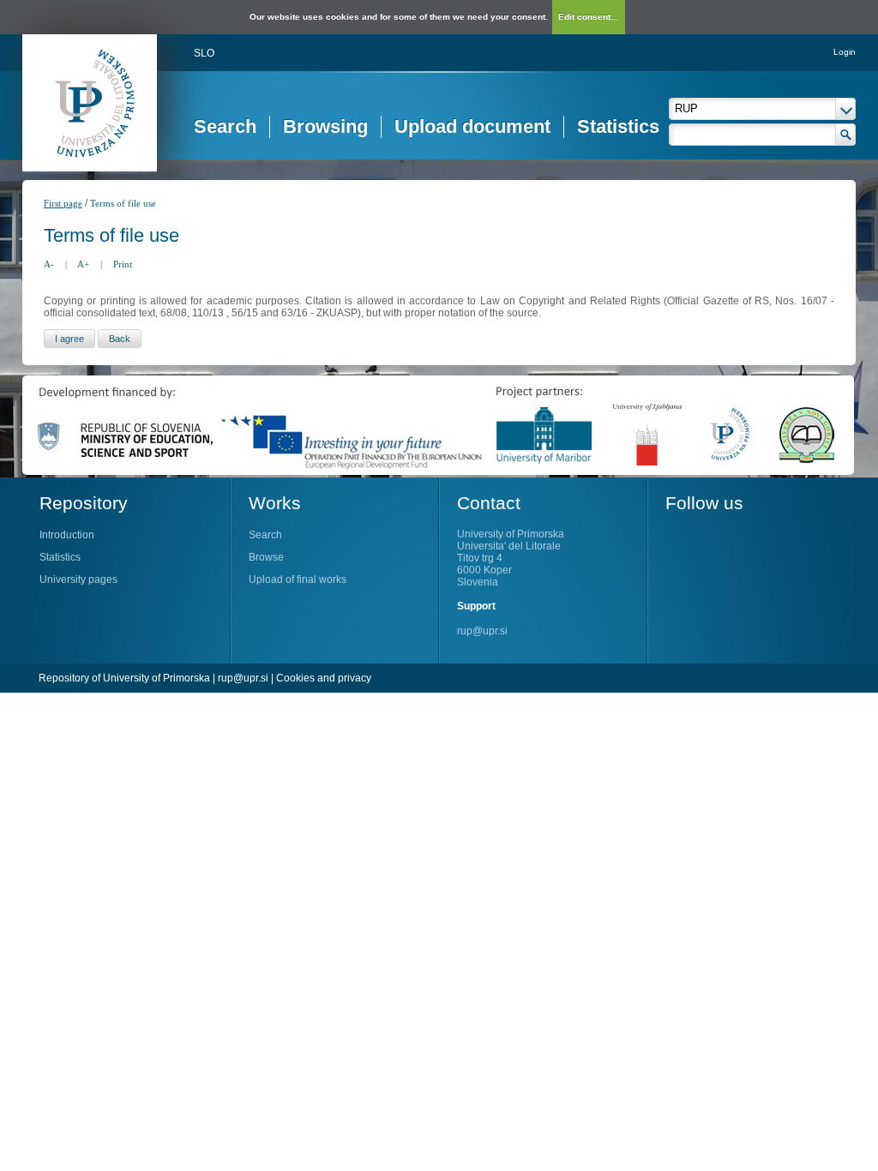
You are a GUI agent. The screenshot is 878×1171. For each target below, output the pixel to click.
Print (122, 264)
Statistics (618, 126)
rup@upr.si (482, 631)
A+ (83, 264)
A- (49, 264)
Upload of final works (297, 579)
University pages (78, 579)
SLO (204, 53)
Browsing (325, 126)
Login (844, 52)
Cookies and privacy (323, 678)
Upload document (472, 126)
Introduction (66, 535)
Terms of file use (123, 203)
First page (63, 203)
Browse (266, 557)
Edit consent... (588, 16)
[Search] (846, 134)
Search (225, 126)
